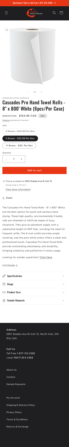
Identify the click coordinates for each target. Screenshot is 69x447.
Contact (10, 377)
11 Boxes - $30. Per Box (19, 145)
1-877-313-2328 (26, 353)
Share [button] (9, 198)
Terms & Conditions (17, 419)
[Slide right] (41, 92)
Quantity (6, 153)
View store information (18, 189)
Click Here (46, 257)
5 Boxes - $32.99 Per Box (20, 138)
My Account (13, 397)
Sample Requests (16, 384)
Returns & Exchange (17, 426)
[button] (6, 12)
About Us (11, 370)
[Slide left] (27, 92)
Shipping (6, 120)
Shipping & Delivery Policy (20, 405)
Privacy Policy (14, 412)
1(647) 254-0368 (23, 357)
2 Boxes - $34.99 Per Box (22, 132)
